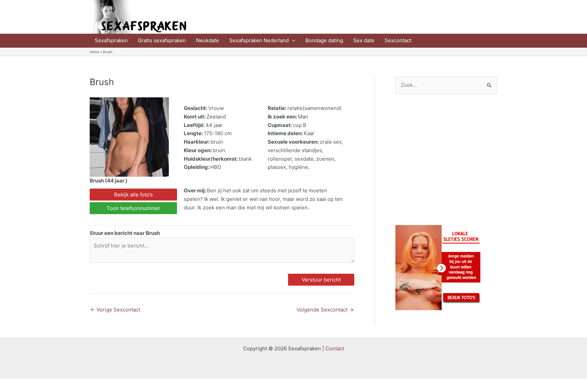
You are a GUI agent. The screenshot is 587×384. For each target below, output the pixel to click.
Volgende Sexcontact (325, 309)
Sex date (363, 40)
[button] (292, 40)
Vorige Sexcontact (115, 309)
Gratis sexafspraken (162, 40)
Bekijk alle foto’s (133, 194)
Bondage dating (324, 40)
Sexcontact (398, 40)
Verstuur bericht (321, 279)
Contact (334, 348)
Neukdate (207, 40)
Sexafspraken (111, 40)
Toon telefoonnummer (133, 208)
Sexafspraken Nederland (259, 40)
